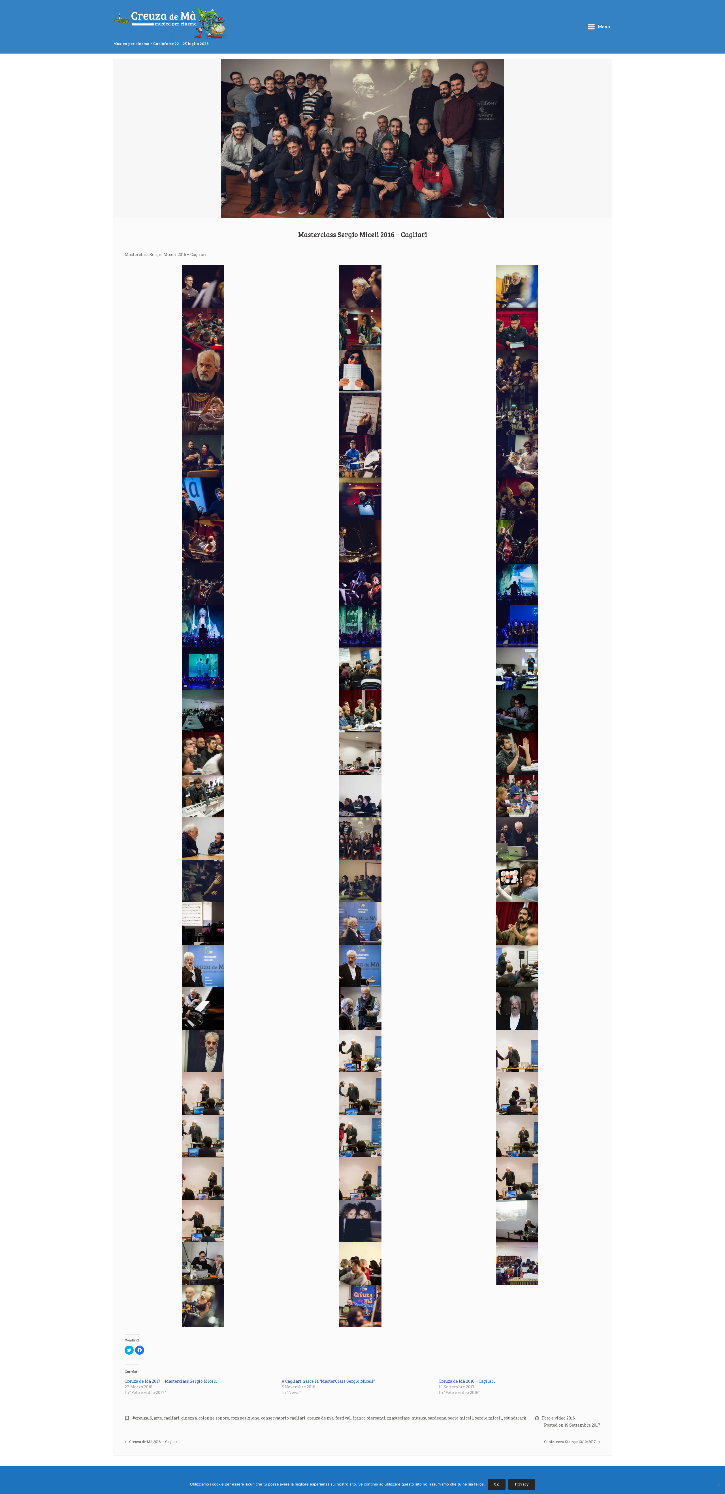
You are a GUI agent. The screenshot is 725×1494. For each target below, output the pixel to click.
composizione (245, 1418)
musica (418, 1418)
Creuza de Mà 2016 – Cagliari (467, 1381)
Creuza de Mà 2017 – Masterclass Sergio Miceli (171, 1381)
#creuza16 (142, 1418)
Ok (496, 1484)
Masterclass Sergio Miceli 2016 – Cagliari (362, 234)
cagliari (172, 1418)
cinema (189, 1418)
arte (158, 1418)
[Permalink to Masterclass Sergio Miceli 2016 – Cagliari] (362, 138)
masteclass (398, 1418)
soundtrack (515, 1418)
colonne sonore (214, 1418)
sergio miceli (488, 1418)
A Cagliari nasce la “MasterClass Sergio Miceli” (328, 1381)
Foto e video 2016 (558, 1418)
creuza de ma (320, 1418)
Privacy (522, 1484)
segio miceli (460, 1418)
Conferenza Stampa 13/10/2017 (570, 1441)
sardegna (437, 1418)
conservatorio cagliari (283, 1418)
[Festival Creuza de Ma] (170, 24)
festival (343, 1418)
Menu (603, 26)
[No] (718, 1484)
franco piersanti (369, 1418)
